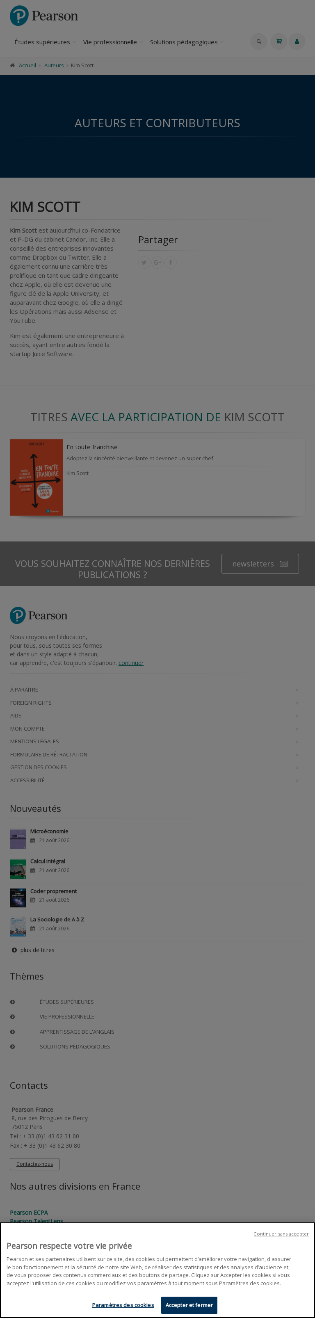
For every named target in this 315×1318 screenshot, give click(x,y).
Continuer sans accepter (281, 1234)
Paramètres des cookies (123, 1305)
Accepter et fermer (189, 1305)
